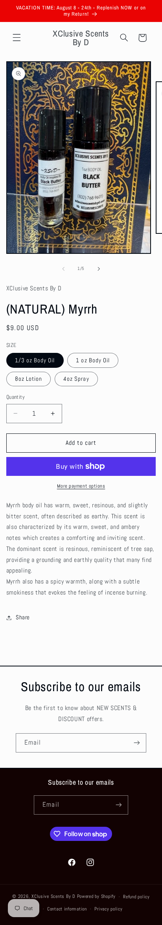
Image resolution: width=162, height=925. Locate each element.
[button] (16, 38)
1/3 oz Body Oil (35, 360)
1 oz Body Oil (93, 360)
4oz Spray (76, 378)
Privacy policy (108, 909)
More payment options (81, 486)
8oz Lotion (28, 378)
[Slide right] (98, 268)
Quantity (15, 397)
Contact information (67, 909)
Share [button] (23, 617)
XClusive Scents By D (53, 896)
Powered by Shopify (96, 896)
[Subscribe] (137, 742)
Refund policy (136, 896)
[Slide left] (63, 268)
